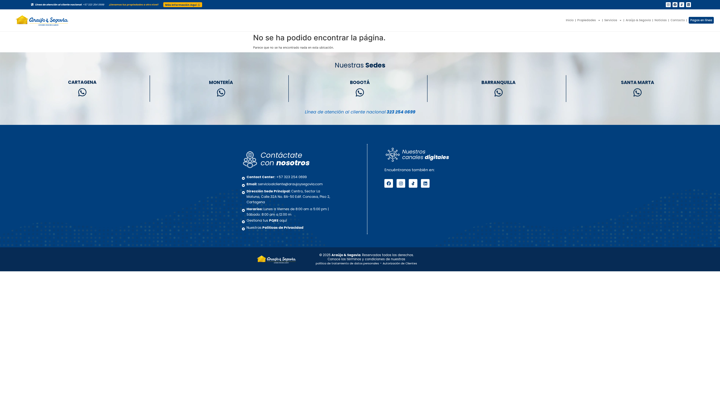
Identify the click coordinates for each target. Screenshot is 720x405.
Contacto (677, 20)
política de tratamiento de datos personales (347, 263)
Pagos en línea (701, 20)
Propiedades (586, 20)
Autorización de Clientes (400, 263)
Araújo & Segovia (638, 20)
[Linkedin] (688, 4)
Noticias (661, 20)
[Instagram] (668, 4)
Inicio (570, 20)
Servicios (610, 20)
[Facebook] (675, 4)
